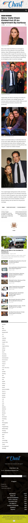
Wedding (4, 448)
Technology (4, 440)
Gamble (3, 371)
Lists (3, 403)
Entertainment (8, 15)
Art (2, 326)
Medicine (4, 409)
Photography (5, 422)
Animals (4, 324)
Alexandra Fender (5, 253)
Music (3, 414)
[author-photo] (14, 228)
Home (2, 13)
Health (3, 381)
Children (4, 340)
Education (4, 355)
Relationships (5, 428)
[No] (26, 519)
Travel (3, 444)
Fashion (4, 361)
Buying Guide (5, 332)
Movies (3, 411)
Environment (5, 359)
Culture (3, 348)
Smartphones (5, 432)
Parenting (4, 418)
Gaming (3, 373)
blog (3, 328)
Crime (3, 344)
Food (3, 365)
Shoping (4, 430)
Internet (4, 393)
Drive (3, 352)
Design (3, 350)
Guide (3, 377)
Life (3, 401)
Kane (3, 24)
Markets (4, 407)
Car (2, 247)
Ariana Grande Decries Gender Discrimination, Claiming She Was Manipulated (21, 214)
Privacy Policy (4, 486)
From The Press (5, 367)
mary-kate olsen (11, 207)
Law (3, 399)
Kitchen (3, 397)
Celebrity (6, 13)
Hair (3, 379)
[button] (2, 10)
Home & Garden (5, 389)
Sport (3, 434)
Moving (3, 412)
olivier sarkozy (21, 207)
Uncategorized (5, 446)
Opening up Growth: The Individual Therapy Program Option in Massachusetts (16, 294)
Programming (5, 426)
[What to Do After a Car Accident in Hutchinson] (14, 242)
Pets (3, 420)
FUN (3, 369)
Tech (3, 438)
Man (3, 405)
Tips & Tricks (5, 442)
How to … (4, 391)
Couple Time (5, 342)
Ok (14, 520)
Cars (3, 336)
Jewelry (3, 395)
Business (4, 330)
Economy (4, 354)
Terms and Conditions (6, 488)
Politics (3, 424)
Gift (3, 375)
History (3, 383)
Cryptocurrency (5, 346)
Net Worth (4, 416)
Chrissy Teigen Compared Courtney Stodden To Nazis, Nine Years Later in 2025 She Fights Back (7, 214)
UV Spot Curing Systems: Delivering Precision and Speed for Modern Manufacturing (16, 275)
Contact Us (3, 484)
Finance (3, 363)
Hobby (3, 385)
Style (3, 436)
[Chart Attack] (14, 4)
